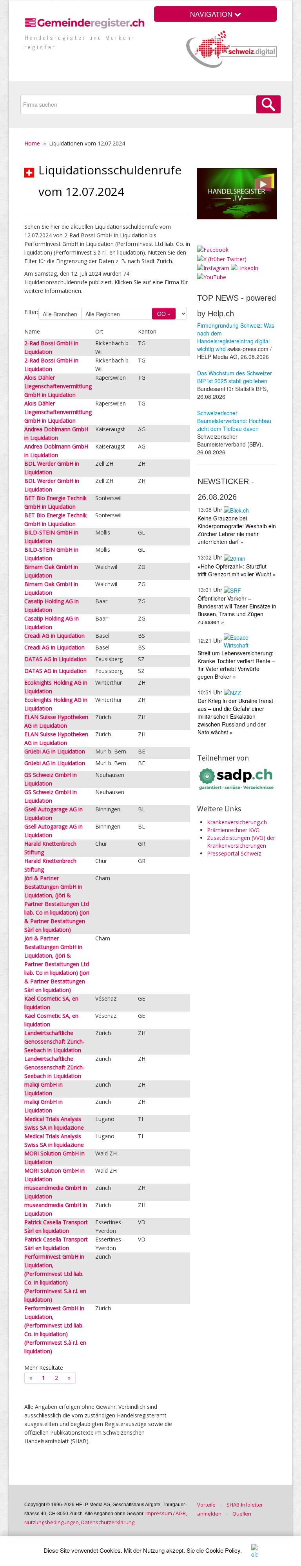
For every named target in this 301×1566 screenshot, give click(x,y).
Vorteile (206, 1504)
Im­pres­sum (158, 1513)
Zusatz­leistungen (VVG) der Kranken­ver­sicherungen (241, 841)
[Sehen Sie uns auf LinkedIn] (244, 267)
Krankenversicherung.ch (237, 822)
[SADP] (237, 778)
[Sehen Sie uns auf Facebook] (212, 249)
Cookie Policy (222, 1550)
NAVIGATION (212, 14)
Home (32, 143)
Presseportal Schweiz (234, 853)
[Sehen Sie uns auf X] (222, 258)
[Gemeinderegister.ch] (85, 22)
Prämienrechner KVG (233, 830)
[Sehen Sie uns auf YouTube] (211, 276)
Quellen (241, 1513)
